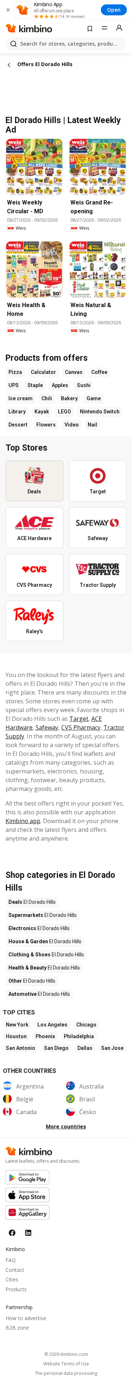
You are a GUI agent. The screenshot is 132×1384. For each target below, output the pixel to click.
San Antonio (20, 1048)
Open (114, 9)
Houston (16, 1036)
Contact (15, 1269)
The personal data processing (66, 1373)
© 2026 (66, 1354)
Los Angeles (52, 1025)
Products (16, 1289)
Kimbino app (23, 821)
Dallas (84, 1048)
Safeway (47, 727)
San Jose (112, 1048)
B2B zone (17, 1327)
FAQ (11, 1260)
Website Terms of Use (66, 1364)
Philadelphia (79, 1036)
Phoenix (45, 1036)
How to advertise (26, 1318)
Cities (12, 1279)
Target (78, 719)
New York (17, 1025)
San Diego (56, 1048)
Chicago (86, 1025)
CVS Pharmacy (80, 727)
